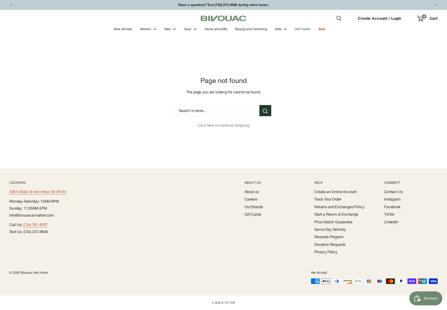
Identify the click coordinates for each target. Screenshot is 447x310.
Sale (321, 29)
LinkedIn (391, 222)
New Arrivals (123, 29)
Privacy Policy (325, 252)
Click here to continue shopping (223, 125)
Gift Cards (302, 29)
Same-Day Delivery (330, 229)
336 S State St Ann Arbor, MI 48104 (37, 191)
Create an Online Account (335, 191)
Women (145, 29)
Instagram (392, 199)
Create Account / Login (379, 18)
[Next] (436, 5)
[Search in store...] (265, 110)
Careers (250, 199)
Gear (187, 29)
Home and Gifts (216, 29)
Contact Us (393, 191)
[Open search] (339, 18)
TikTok (389, 214)
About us (251, 191)
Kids (278, 29)
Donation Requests (329, 244)
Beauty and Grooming (251, 29)
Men (167, 29)
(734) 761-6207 (35, 224)
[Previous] (11, 5)
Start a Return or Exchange (336, 214)
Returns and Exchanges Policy (339, 206)
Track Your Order (327, 199)
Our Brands (253, 206)
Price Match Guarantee (333, 222)
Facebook (392, 206)
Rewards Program (329, 236)
